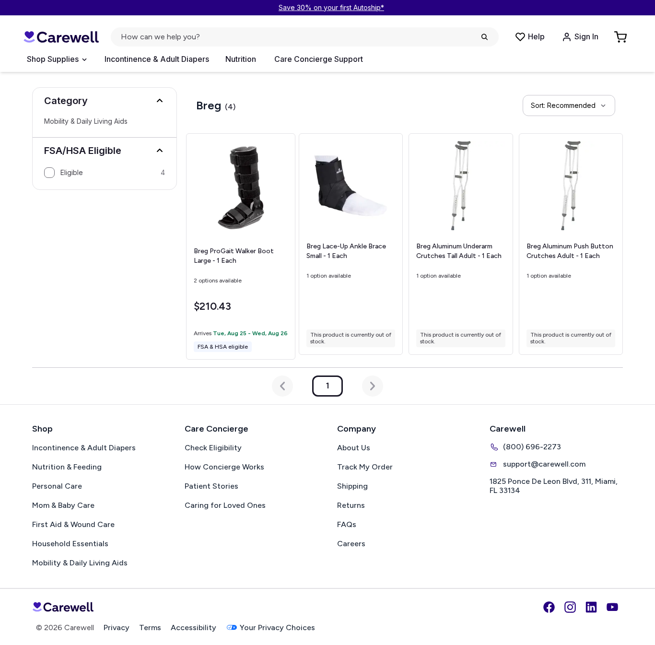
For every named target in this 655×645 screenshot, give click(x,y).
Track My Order (365, 466)
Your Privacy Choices (277, 627)
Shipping (352, 486)
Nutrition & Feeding (67, 466)
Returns (351, 505)
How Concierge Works (224, 466)
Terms (150, 627)
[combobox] (569, 105)
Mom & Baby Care (63, 505)
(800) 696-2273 (532, 446)
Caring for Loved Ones (225, 505)
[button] (104, 101)
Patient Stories (211, 486)
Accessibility (193, 627)
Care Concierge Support (318, 59)
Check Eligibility (213, 447)
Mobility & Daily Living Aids (86, 121)
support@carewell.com (544, 464)
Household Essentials (70, 543)
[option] (104, 172)
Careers (351, 543)
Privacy (116, 627)
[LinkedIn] (591, 607)
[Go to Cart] (621, 37)
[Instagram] (570, 607)
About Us (353, 447)
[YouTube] (612, 607)
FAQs (346, 524)
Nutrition (240, 59)
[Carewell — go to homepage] (61, 37)
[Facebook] (549, 607)
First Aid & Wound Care (73, 524)
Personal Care (57, 486)
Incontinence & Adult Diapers (157, 59)
